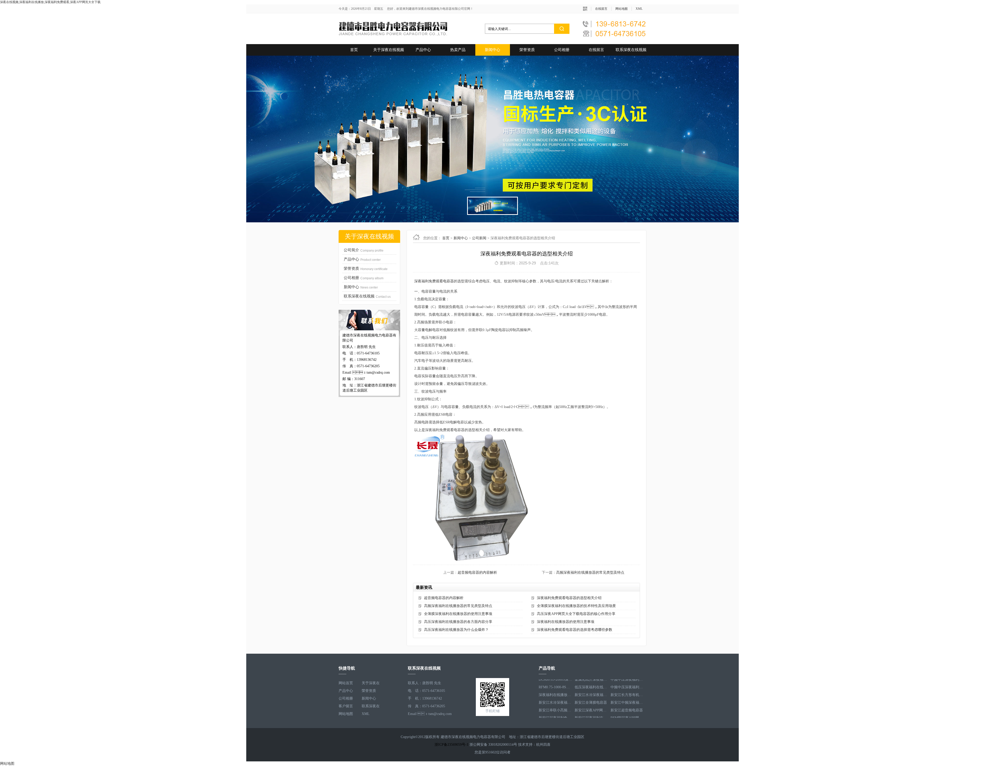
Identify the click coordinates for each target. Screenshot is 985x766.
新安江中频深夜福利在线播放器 (627, 691)
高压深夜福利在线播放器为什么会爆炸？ (456, 630)
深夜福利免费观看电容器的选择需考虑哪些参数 (574, 630)
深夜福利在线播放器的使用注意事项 (565, 622)
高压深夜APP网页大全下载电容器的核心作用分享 (576, 614)
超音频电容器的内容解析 (477, 572)
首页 (354, 50)
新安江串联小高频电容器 (555, 699)
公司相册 (561, 50)
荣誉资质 (527, 50)
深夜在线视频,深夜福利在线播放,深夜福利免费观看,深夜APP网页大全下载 (50, 2)
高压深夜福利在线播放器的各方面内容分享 (458, 622)
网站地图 (621, 9)
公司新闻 (479, 238)
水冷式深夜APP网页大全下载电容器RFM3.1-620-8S (555, 714)
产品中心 (423, 50)
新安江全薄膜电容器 (591, 691)
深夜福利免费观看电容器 (434, 281)
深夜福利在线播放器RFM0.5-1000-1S (555, 683)
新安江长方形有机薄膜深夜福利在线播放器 (627, 683)
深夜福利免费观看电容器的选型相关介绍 (569, 598)
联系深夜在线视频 (631, 50)
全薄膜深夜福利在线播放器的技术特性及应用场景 (576, 606)
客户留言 (346, 706)
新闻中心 (492, 50)
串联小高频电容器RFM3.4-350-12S (591, 714)
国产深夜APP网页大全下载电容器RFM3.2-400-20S (627, 714)
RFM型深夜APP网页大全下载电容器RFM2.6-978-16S (627, 707)
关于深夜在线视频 (388, 50)
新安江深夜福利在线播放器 (591, 707)
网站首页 (346, 683)
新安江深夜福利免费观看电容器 (555, 707)
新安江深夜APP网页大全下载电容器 (591, 699)
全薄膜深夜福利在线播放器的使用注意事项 (458, 614)
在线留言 (601, 9)
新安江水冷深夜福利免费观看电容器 (555, 691)
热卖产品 (458, 50)
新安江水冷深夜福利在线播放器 (591, 683)
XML (639, 9)
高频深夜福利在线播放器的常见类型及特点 (590, 572)
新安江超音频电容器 (626, 699)
